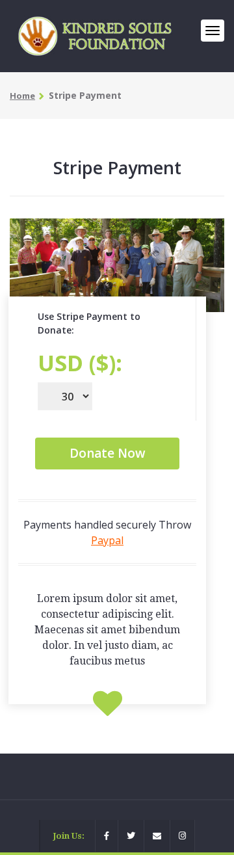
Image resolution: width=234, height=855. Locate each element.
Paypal (107, 540)
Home (22, 95)
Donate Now (108, 453)
